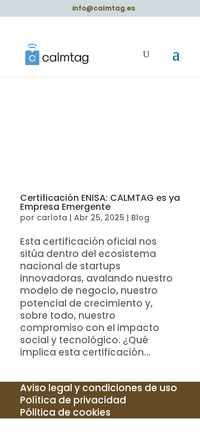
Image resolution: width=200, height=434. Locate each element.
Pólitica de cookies (65, 412)
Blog (140, 217)
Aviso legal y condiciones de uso (98, 387)
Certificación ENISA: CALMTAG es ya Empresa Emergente (100, 202)
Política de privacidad (73, 400)
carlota (52, 217)
